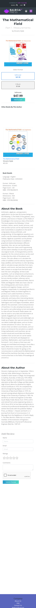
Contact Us (18, 605)
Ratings (5, 454)
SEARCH (13, 5)
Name (5, 438)
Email (5, 446)
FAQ (18, 603)
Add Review (7, 434)
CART (21, 5)
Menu (31, 11)
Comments (6, 463)
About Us (18, 601)
